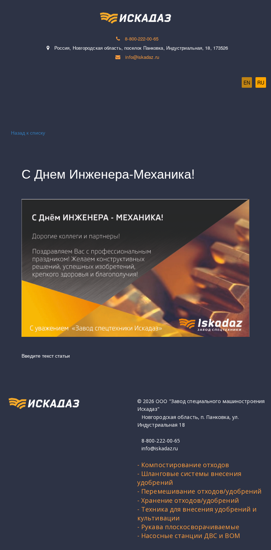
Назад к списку (28, 132)
